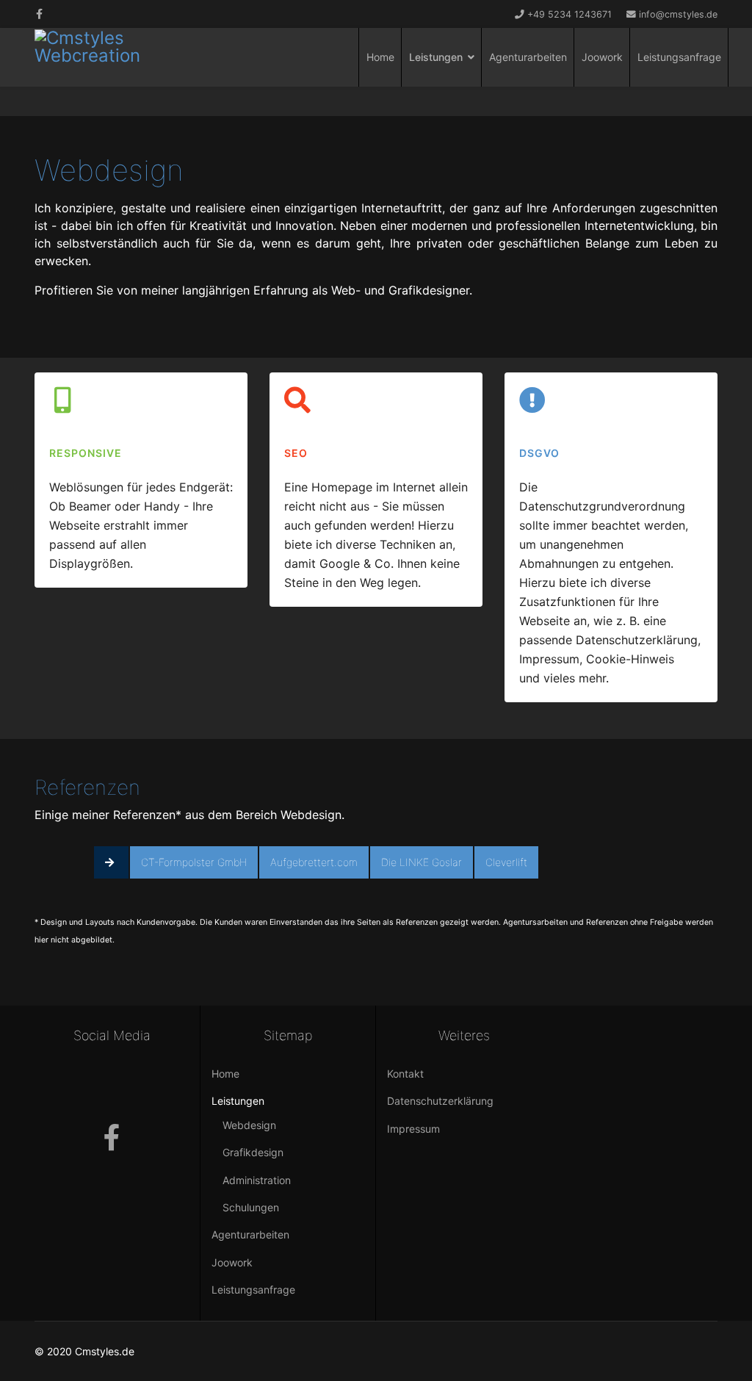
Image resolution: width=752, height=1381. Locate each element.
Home (380, 57)
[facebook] (39, 13)
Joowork (602, 57)
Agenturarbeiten (528, 57)
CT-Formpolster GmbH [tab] (194, 862)
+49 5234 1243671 (569, 14)
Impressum (413, 1128)
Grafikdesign (253, 1152)
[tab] (111, 862)
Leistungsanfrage (679, 57)
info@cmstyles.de (678, 14)
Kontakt (405, 1073)
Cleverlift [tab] (506, 862)
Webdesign (249, 1125)
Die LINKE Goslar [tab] (421, 862)
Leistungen (436, 57)
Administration (257, 1180)
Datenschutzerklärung (440, 1101)
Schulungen (251, 1207)
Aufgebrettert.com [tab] (314, 862)
